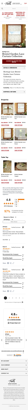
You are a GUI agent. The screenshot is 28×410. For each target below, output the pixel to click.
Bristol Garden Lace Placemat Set (6, 175)
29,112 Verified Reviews (14, 319)
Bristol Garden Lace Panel (20, 143)
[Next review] (26, 340)
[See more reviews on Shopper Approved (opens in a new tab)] (13, 263)
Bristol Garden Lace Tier (20, 117)
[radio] (20, 199)
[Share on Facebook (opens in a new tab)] (8, 263)
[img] (14, 317)
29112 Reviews (9, 206)
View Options (5, 125)
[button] (14, 68)
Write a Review (14, 221)
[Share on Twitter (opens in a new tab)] (11, 263)
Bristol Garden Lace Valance (6, 143)
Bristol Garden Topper (19, 175)
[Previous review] (1, 340)
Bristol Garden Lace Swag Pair (6, 117)
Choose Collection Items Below (14, 61)
